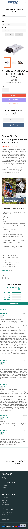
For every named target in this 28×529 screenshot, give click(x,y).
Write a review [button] (14, 303)
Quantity (4, 86)
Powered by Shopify (13, 524)
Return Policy (5, 500)
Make (3, 21)
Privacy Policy (5, 502)
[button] (5, 270)
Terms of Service (5, 504)
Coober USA (7, 524)
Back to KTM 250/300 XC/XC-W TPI (14, 462)
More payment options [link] (13, 103)
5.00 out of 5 (18, 287)
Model (4, 27)
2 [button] (13, 450)
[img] (3, 313)
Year (3, 15)
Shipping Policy (5, 497)
